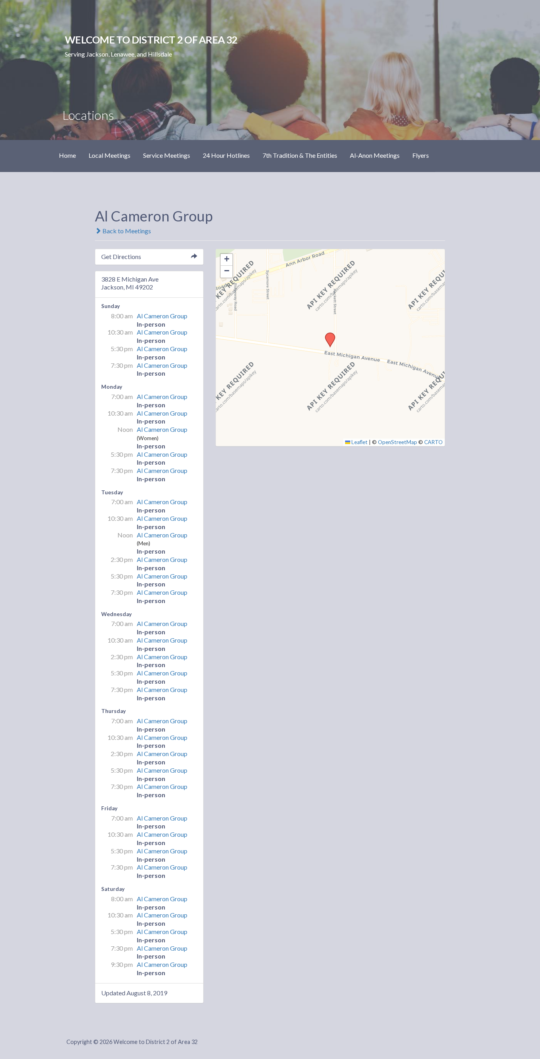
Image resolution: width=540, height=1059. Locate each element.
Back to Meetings (126, 230)
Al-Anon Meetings (375, 155)
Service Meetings (166, 155)
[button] (327, 335)
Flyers (420, 155)
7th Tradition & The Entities (299, 155)
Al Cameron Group (162, 316)
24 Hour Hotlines (226, 155)
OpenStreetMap (397, 442)
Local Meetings (109, 155)
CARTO (433, 442)
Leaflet (359, 442)
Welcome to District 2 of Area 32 (151, 39)
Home (67, 155)
